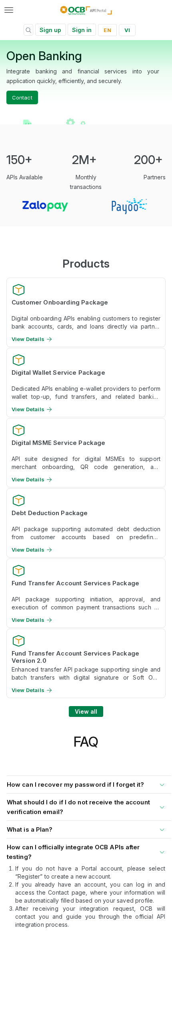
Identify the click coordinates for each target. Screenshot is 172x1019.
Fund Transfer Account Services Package (75, 583)
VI (127, 30)
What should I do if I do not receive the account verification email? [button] (78, 807)
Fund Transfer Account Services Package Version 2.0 (75, 657)
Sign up (51, 29)
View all (86, 711)
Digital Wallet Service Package (58, 372)
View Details (28, 339)
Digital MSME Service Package (58, 443)
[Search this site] (28, 31)
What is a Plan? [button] (30, 829)
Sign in (82, 29)
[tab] (86, 782)
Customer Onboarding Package (60, 302)
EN (107, 30)
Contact (22, 97)
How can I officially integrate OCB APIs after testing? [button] (73, 852)
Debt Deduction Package (50, 513)
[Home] (86, 10)
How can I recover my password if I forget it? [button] (75, 784)
